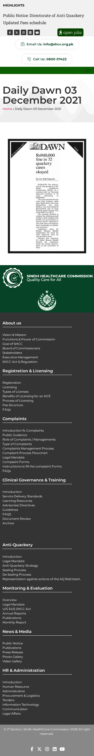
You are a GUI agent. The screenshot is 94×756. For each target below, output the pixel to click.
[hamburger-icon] (88, 70)
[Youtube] (37, 32)
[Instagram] (23, 32)
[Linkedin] (30, 32)
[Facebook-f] (10, 32)
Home (7, 109)
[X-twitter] (17, 32)
